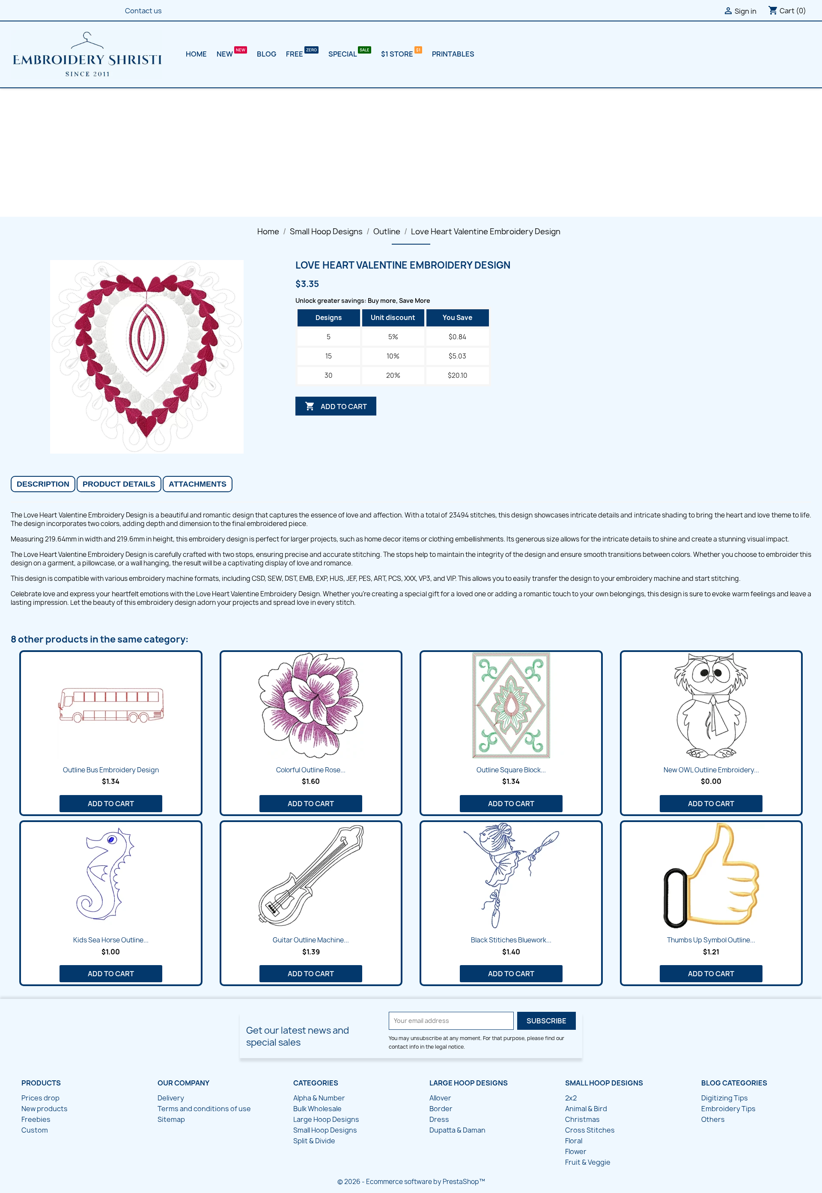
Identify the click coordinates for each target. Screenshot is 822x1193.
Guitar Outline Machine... (311, 940)
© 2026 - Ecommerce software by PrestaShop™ (411, 1181)
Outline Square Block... (511, 769)
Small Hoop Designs (325, 1130)
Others (713, 1119)
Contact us (143, 10)
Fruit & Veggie (588, 1162)
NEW (225, 54)
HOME (196, 54)
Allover (440, 1098)
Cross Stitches (590, 1130)
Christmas (582, 1119)
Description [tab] (43, 484)
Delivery (171, 1098)
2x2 (571, 1098)
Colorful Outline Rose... (310, 769)
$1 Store (397, 54)
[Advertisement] (411, 152)
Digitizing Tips (724, 1098)
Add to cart (336, 406)
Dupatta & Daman (457, 1130)
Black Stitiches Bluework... (511, 940)
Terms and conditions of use (204, 1108)
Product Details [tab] (119, 484)
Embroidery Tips (728, 1108)
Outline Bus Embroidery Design (111, 769)
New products (44, 1108)
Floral (573, 1140)
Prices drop (40, 1098)
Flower (576, 1151)
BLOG (266, 54)
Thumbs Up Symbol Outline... (711, 940)
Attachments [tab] (197, 484)
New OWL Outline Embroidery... (711, 769)
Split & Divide (314, 1140)
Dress (439, 1119)
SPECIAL (343, 54)
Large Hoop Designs (326, 1119)
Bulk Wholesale (317, 1108)
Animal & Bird (586, 1108)
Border (441, 1108)
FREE (295, 54)
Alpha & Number (319, 1098)
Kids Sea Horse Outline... (111, 940)
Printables (453, 54)
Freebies (36, 1119)
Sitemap (171, 1119)
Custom (34, 1130)
